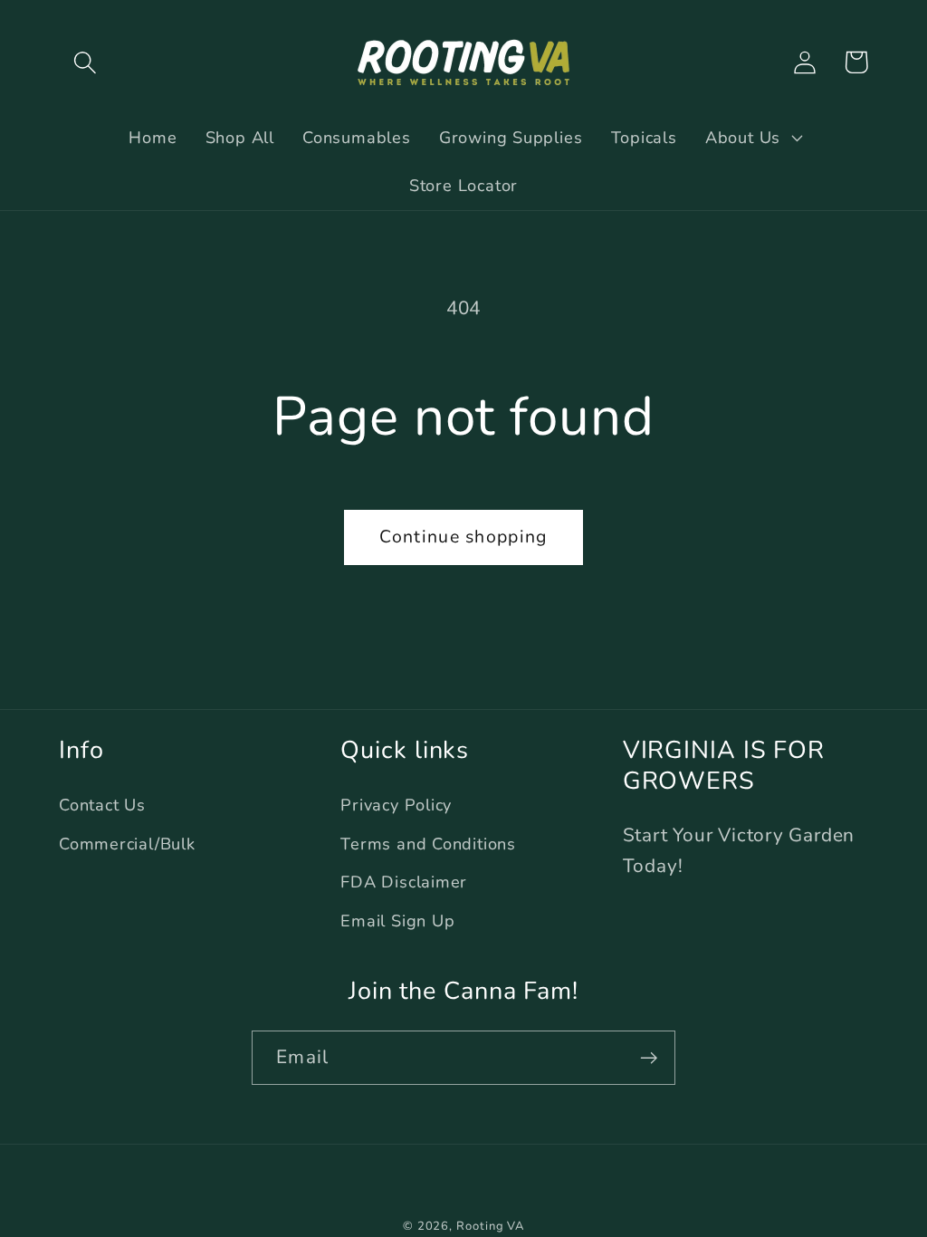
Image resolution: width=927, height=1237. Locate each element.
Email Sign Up (397, 921)
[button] (84, 62)
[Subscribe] (648, 1058)
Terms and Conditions (428, 844)
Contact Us (102, 805)
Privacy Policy (396, 805)
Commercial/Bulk (127, 844)
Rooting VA (490, 1226)
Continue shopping (463, 536)
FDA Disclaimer (403, 882)
